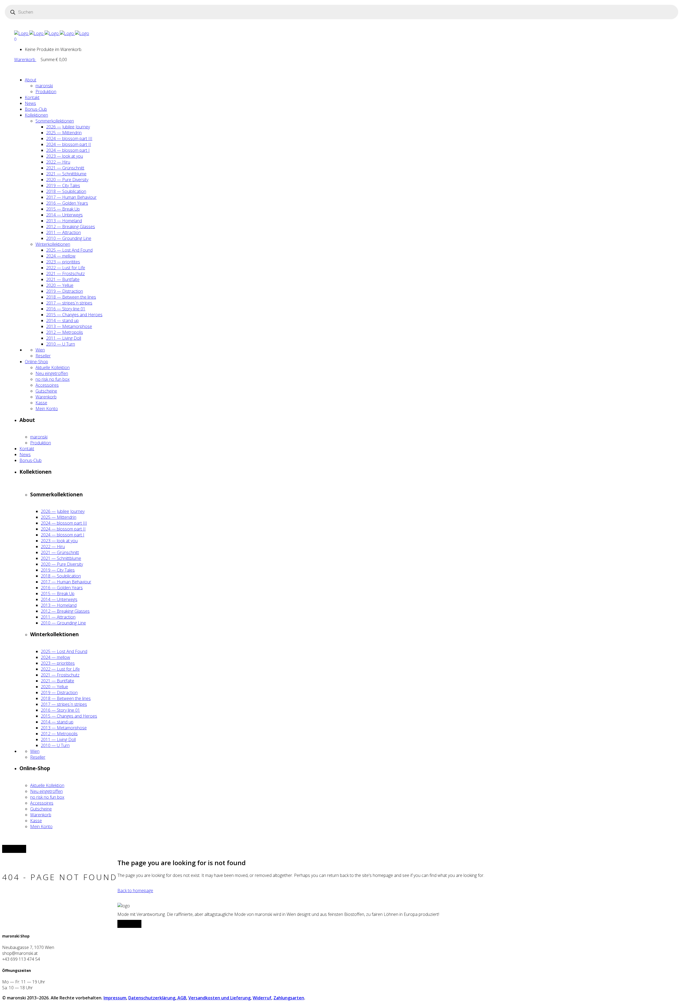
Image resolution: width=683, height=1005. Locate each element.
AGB (181, 998)
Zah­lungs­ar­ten (288, 998)
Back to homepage (135, 890)
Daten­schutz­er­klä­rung (151, 998)
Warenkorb (25, 59)
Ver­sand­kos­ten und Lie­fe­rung (219, 998)
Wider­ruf (262, 998)
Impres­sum (115, 998)
